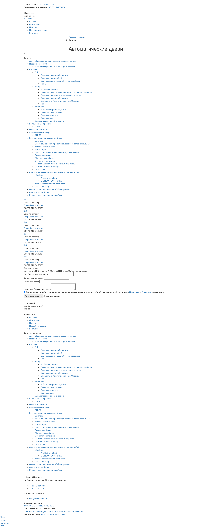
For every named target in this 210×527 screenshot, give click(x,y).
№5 (25, 245)
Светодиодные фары (39, 192)
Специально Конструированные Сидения (60, 100)
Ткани (43, 103)
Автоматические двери (40, 132)
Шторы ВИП (40, 169)
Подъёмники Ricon (38, 63)
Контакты (33, 32)
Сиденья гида (47, 117)
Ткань (43, 83)
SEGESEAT (40, 106)
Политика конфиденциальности (38, 511)
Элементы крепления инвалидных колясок (55, 66)
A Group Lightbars (49, 177)
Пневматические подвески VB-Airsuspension (50, 189)
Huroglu (38, 86)
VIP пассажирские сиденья (53, 109)
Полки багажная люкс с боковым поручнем (55, 163)
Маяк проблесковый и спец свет (50, 183)
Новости (33, 27)
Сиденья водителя (49, 115)
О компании (35, 24)
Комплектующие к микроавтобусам (45, 137)
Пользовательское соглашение (68, 511)
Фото (37, 126)
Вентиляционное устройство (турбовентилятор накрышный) (63, 143)
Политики (134, 292)
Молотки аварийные (44, 157)
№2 (25, 210)
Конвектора (40, 149)
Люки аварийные (43, 155)
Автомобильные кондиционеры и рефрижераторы (52, 60)
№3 (25, 222)
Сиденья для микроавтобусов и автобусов (60, 80)
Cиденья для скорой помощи (54, 75)
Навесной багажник (38, 129)
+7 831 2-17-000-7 (45, 4)
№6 (25, 256)
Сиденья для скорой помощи (54, 97)
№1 (25, 199)
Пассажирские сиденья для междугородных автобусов (66, 92)
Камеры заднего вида (45, 146)
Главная (33, 21)
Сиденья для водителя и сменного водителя (62, 95)
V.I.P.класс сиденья (50, 89)
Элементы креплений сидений (49, 120)
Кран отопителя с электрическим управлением (57, 152)
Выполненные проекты (40, 123)
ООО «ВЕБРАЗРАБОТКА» (53, 514)
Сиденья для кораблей (51, 78)
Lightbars (39, 175)
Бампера (39, 140)
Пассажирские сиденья (51, 112)
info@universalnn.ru (38, 498)
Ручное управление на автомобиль (45, 195)
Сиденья (33, 69)
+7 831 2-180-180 (57, 7)
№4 (25, 233)
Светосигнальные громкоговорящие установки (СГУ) (54, 172)
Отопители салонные (45, 160)
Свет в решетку (42, 186)
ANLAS (38, 135)
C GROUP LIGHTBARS (51, 180)
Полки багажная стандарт (47, 166)
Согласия (146, 292)
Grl (36, 72)
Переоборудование (38, 30)
